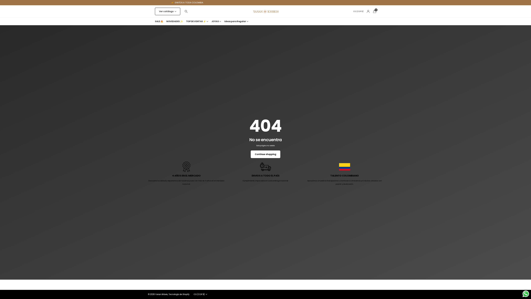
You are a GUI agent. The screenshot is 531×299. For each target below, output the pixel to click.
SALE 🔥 (159, 21)
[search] (186, 11)
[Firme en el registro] (368, 11)
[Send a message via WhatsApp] (526, 294)
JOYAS (215, 21)
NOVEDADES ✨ (174, 21)
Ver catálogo (166, 11)
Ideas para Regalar (235, 21)
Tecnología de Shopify (179, 294)
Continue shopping (265, 154)
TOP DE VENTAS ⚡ (196, 21)
